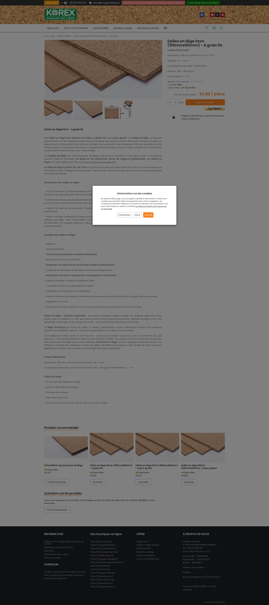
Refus (137, 215)
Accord (148, 215)
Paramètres (124, 215)
